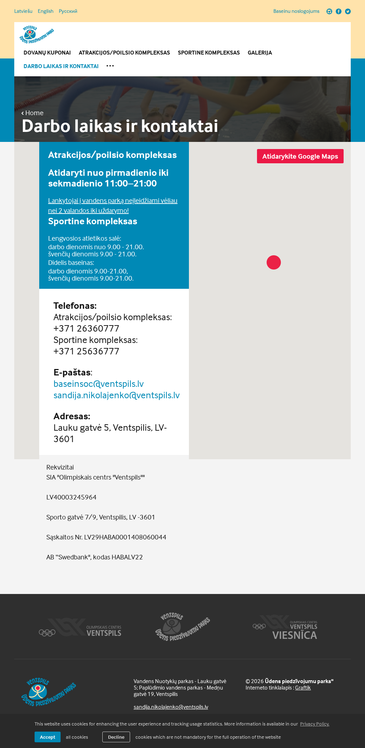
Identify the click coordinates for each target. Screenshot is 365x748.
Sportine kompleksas (209, 52)
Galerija (260, 52)
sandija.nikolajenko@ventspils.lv (116, 394)
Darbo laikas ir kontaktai (61, 66)
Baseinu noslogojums (296, 11)
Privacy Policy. (314, 724)
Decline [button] (116, 737)
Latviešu (23, 10)
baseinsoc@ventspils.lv (98, 383)
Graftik (303, 687)
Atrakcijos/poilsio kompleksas (124, 52)
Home (33, 112)
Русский (68, 10)
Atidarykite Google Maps (300, 156)
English (45, 10)
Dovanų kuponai (47, 52)
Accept (47, 737)
